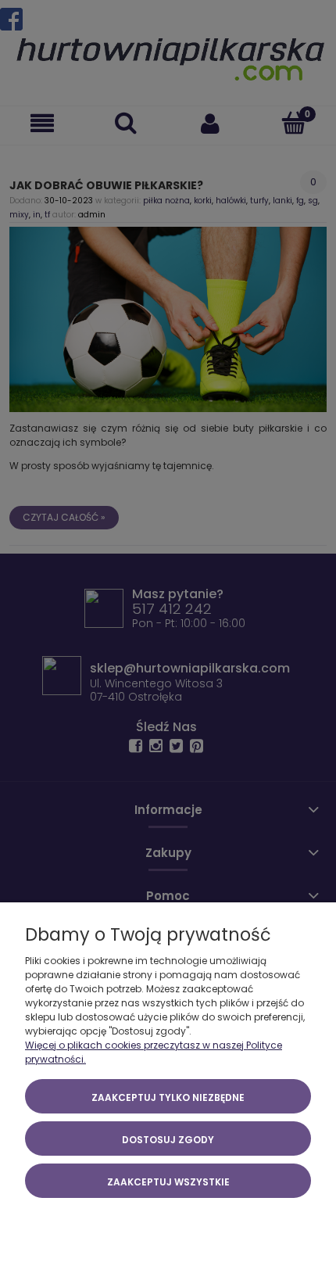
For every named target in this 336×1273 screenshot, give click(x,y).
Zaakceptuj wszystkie (168, 1182)
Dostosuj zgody (168, 1139)
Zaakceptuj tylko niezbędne (168, 1097)
